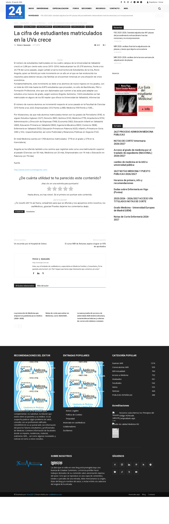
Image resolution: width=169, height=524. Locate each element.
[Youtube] (138, 2)
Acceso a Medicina (38, 23)
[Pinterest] (28, 51)
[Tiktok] (131, 2)
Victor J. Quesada (23, 45)
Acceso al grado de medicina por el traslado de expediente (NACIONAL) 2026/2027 (133, 153)
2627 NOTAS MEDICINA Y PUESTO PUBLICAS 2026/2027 (132, 172)
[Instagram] (128, 2)
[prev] (157, 15)
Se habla (117, 126)
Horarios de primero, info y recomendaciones (128, 181)
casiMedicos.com (55, 494)
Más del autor (43, 286)
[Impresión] (53, 51)
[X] (22, 51)
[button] (159, 8)
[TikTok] (122, 472)
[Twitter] (124, 2)
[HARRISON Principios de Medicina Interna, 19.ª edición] (83, 397)
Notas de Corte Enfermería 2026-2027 (131, 218)
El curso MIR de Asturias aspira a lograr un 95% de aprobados (85, 245)
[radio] (49, 189)
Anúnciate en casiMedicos (74, 422)
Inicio (16, 23)
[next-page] (20, 326)
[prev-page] (15, 326)
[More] (59, 51)
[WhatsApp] (34, 51)
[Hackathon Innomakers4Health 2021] (83, 384)
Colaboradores (69, 426)
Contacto (151, 494)
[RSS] (143, 464)
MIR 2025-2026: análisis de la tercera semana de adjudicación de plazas (134, 58)
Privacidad (70, 418)
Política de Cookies (74, 414)
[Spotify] (141, 2)
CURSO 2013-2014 (78, 27)
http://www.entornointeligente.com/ (30, 169)
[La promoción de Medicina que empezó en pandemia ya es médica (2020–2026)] (28, 301)
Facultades (89, 27)
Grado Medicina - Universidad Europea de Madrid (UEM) (134, 209)
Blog (144, 494)
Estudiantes (24, 23)
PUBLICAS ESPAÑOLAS (44, 27)
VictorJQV (30, 494)
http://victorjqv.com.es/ (40, 263)
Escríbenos (67, 430)
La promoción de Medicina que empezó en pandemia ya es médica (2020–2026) (28, 315)
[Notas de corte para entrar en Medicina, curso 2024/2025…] (60, 301)
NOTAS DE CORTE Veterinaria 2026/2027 (129, 142)
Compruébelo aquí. (127, 418)
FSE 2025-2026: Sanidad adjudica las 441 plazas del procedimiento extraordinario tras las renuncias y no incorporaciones (87, 16)
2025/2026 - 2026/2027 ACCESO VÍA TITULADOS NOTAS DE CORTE (133, 200)
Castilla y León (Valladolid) (62, 27)
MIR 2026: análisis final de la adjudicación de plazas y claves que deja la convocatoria (132, 47)
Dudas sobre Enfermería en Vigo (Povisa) (131, 191)
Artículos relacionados (25, 286)
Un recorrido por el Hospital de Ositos (30, 244)
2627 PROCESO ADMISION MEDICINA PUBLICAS (133, 133)
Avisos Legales (72, 410)
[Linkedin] (41, 51)
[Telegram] (134, 2)
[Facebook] (121, 2)
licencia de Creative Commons (64, 470)
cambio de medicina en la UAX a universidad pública (130, 163)
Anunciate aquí (134, 494)
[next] (161, 15)
